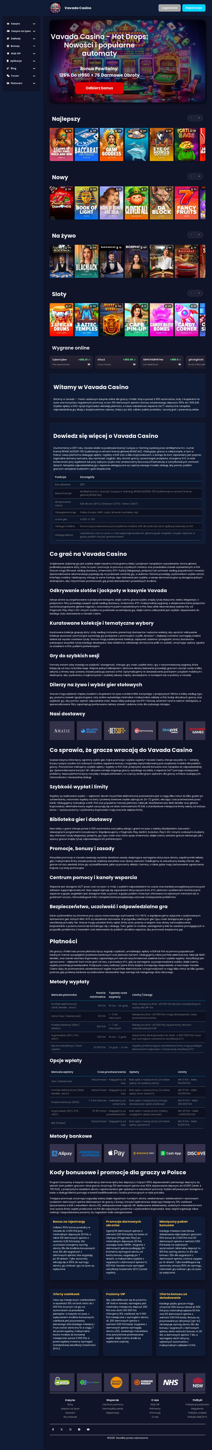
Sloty (70, 1404)
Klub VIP (16, 53)
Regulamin (197, 1408)
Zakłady (16, 38)
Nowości (70, 1412)
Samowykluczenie (112, 1408)
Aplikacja (16, 61)
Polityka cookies (197, 1412)
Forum (15, 75)
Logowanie (169, 8)
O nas (155, 1417)
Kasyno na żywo (21, 31)
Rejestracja (194, 8)
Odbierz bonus (99, 88)
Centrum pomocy (112, 1404)
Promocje (155, 1412)
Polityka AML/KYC (197, 1417)
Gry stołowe (70, 1417)
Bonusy (15, 46)
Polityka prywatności (197, 1404)
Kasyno (15, 23)
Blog (13, 68)
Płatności (16, 83)
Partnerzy (155, 1408)
